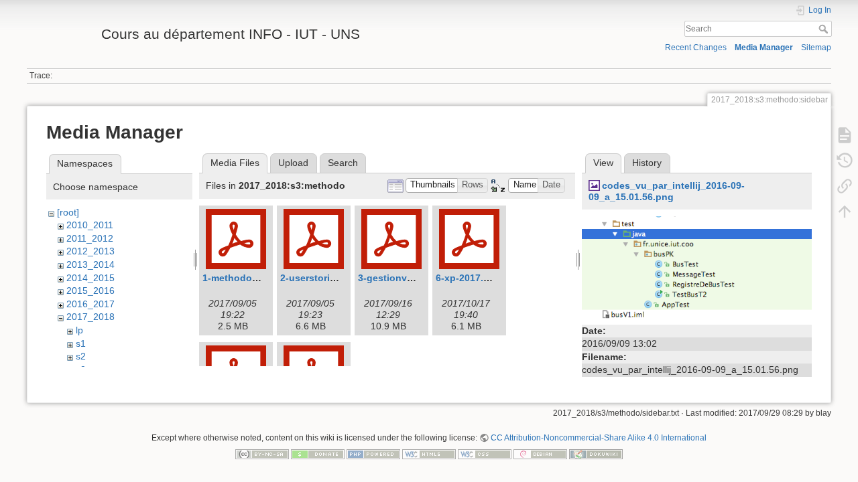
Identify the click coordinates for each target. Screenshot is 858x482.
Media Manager (764, 47)
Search (824, 28)
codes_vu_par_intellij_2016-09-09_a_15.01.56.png (667, 191)
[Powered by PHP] (373, 453)
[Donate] (318, 453)
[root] (68, 212)
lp (79, 330)
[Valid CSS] (484, 453)
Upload (293, 162)
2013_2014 (90, 264)
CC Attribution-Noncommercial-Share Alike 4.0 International (599, 438)
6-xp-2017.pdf (467, 277)
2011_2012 (89, 238)
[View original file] (697, 267)
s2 (81, 356)
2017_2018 (90, 316)
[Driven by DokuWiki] (596, 453)
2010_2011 (89, 225)
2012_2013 (90, 251)
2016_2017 (90, 304)
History (647, 162)
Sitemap (816, 47)
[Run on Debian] (540, 453)
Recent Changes (696, 47)
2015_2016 (90, 290)
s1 (81, 343)
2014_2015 (90, 277)
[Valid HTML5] (429, 453)
